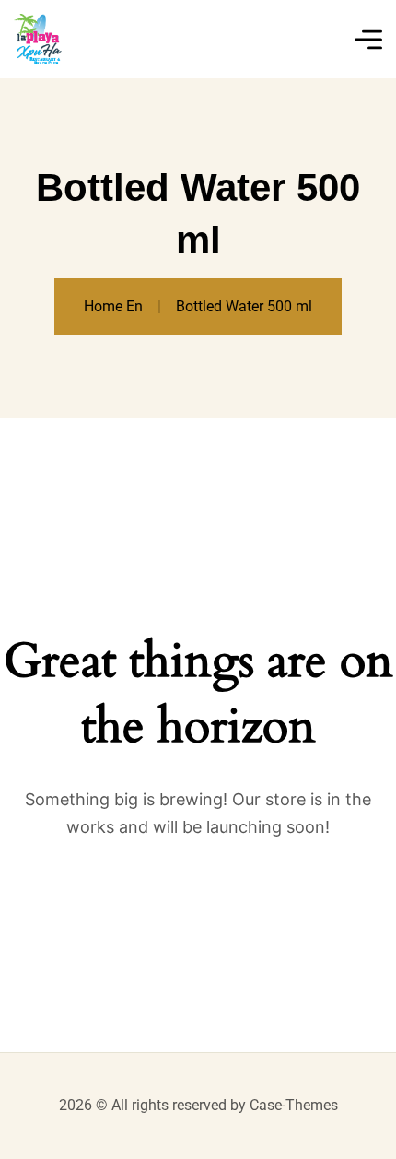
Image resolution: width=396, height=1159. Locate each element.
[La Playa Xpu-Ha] (38, 39)
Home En (113, 306)
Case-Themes (294, 1105)
